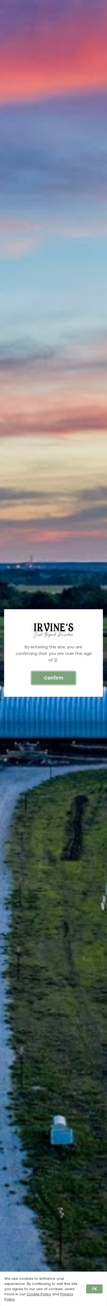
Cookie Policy (39, 1294)
